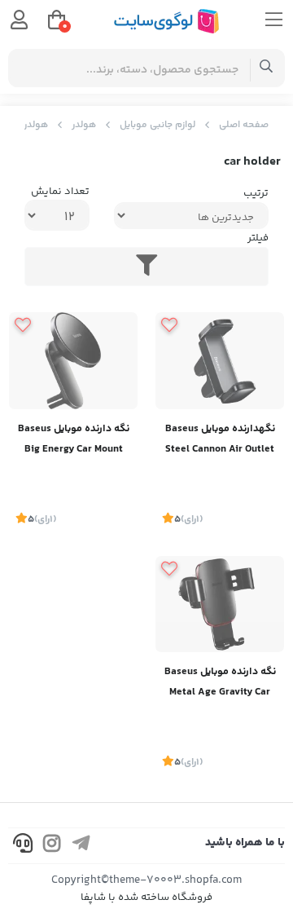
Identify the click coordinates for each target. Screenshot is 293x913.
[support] (23, 846)
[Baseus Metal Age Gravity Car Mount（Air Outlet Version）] (219, 604)
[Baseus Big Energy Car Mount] (73, 360)
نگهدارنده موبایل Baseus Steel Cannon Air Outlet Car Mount (220, 441)
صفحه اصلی (244, 125)
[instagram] (52, 846)
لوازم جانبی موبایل (157, 125)
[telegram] (81, 846)
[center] (266, 68)
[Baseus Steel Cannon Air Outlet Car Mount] (219, 360)
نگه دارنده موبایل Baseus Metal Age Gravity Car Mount (220, 683)
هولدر (84, 125)
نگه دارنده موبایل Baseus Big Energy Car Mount (73, 439)
